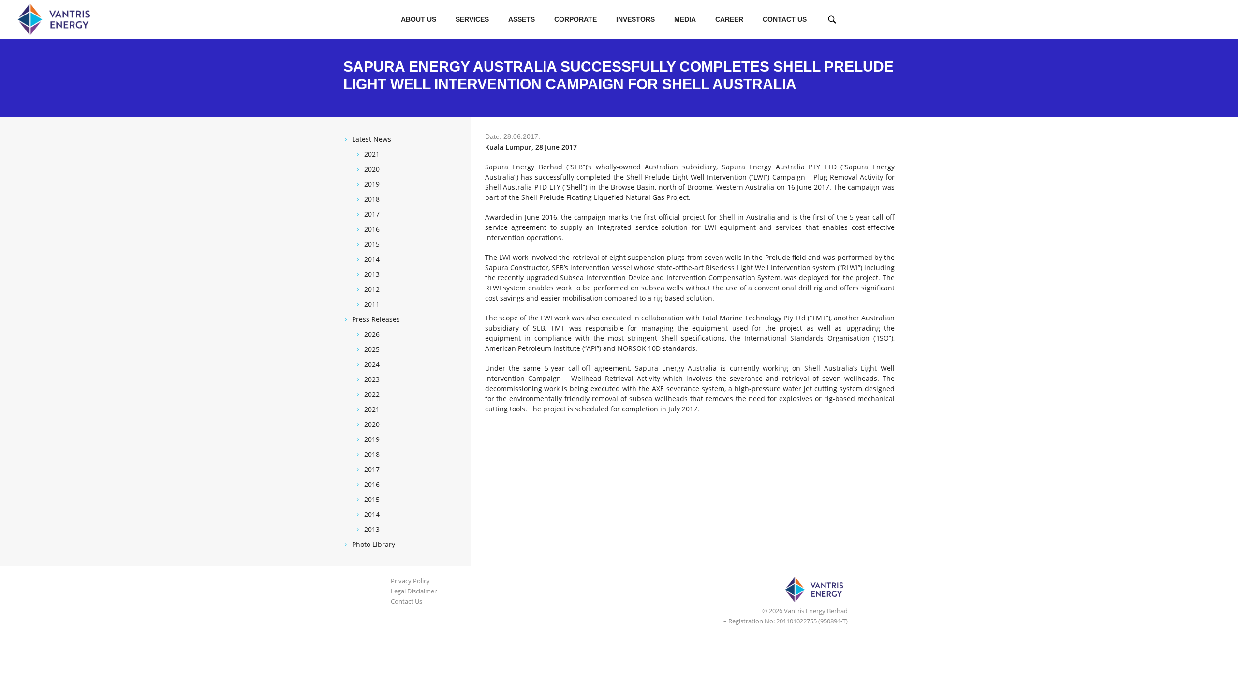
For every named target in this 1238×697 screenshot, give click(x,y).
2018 (372, 199)
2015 (372, 244)
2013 (372, 274)
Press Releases (376, 319)
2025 (372, 349)
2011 (372, 304)
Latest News (371, 139)
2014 (372, 259)
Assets (521, 19)
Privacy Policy (410, 580)
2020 (372, 169)
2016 (372, 229)
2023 (372, 379)
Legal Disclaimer (414, 591)
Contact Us (785, 19)
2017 (372, 214)
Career (729, 19)
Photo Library (373, 544)
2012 (372, 289)
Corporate (575, 19)
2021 (372, 154)
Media (685, 19)
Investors (635, 19)
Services (472, 19)
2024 (372, 364)
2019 (372, 184)
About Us (418, 19)
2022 (372, 394)
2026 (372, 334)
